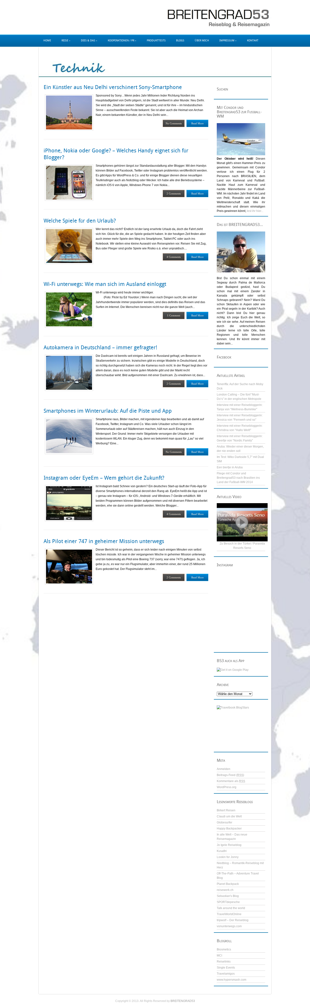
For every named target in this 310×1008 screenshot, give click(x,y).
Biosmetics (224, 949)
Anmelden (223, 769)
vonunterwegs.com (229, 926)
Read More (197, 123)
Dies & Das (89, 40)
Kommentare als (231, 781)
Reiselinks (224, 961)
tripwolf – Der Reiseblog (232, 920)
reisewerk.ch (225, 890)
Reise (66, 40)
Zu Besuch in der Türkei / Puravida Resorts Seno (242, 546)
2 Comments (174, 193)
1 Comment (173, 315)
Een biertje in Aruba (230, 467)
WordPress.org (226, 787)
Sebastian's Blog (228, 896)
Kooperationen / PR (122, 40)
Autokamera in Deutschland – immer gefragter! (100, 347)
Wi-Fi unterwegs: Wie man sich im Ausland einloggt (105, 284)
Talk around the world (231, 908)
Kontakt (252, 40)
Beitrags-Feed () (230, 775)
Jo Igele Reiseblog (229, 845)
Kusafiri (222, 851)
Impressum (228, 40)
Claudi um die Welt (229, 816)
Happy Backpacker (229, 828)
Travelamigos (226, 973)
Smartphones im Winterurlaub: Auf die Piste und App (108, 411)
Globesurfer (224, 822)
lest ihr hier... (255, 211)
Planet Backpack (228, 884)
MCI (219, 955)
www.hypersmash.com (231, 979)
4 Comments (174, 256)
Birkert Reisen (226, 810)
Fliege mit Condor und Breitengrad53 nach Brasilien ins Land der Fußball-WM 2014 (238, 478)
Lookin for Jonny (228, 857)
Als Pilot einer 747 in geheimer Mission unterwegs (104, 541)
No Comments (174, 123)
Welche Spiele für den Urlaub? (80, 221)
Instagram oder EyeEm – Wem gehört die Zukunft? (104, 478)
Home (47, 40)
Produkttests (156, 40)
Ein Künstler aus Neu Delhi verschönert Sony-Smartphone (113, 87)
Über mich (202, 40)
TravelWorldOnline (229, 914)
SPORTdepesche (228, 902)
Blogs (180, 40)
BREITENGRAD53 (182, 1001)
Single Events (226, 967)
